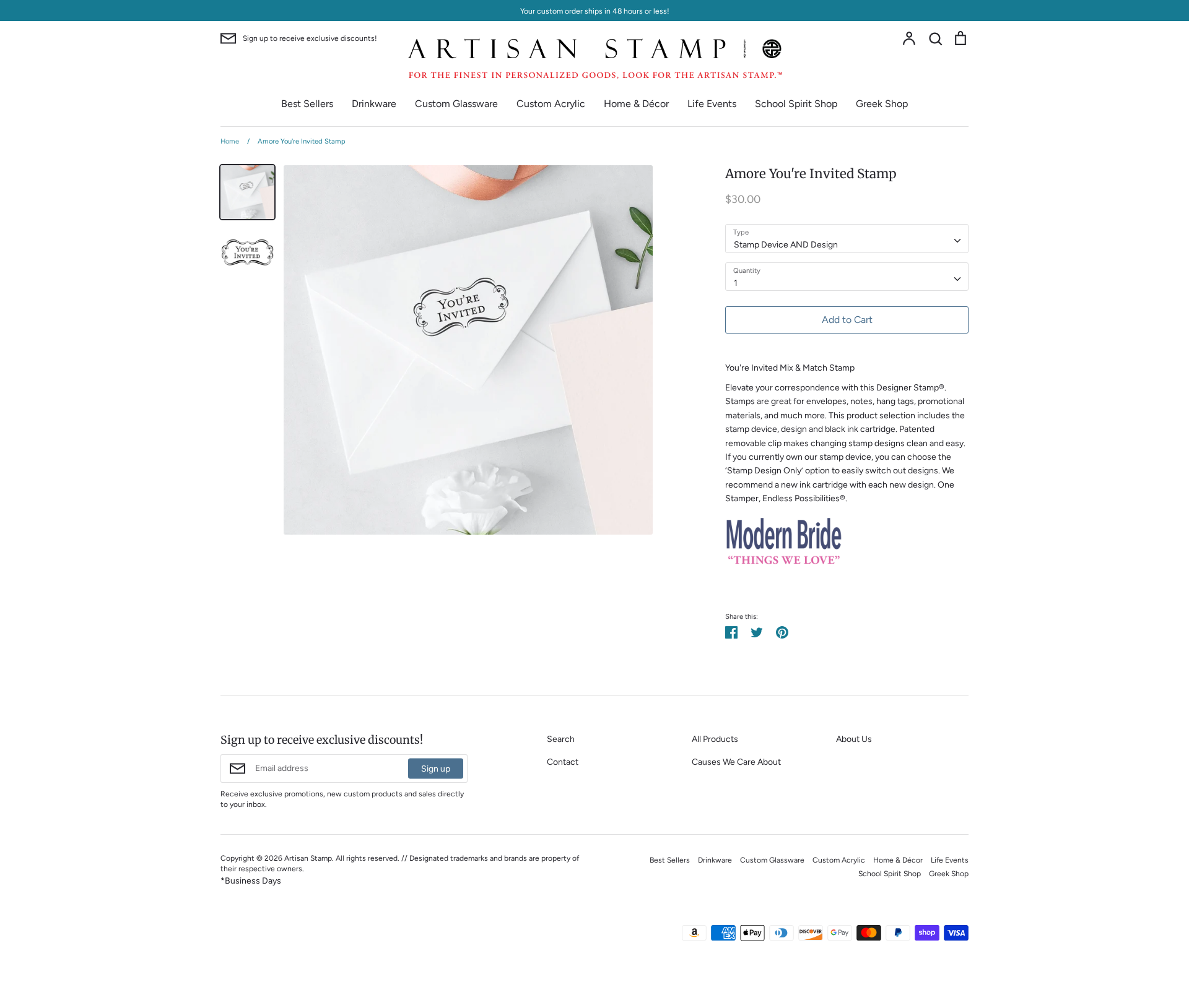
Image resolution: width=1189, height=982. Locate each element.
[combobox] (847, 238)
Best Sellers (307, 104)
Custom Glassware (456, 104)
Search (561, 739)
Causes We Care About (736, 762)
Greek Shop (882, 104)
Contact (562, 762)
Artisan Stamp (308, 858)
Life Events (711, 104)
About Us (854, 739)
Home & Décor (636, 104)
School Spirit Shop (796, 104)
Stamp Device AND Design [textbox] (786, 244)
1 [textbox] (736, 283)
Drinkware (374, 104)
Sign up (435, 768)
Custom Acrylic (550, 104)
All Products (715, 739)
